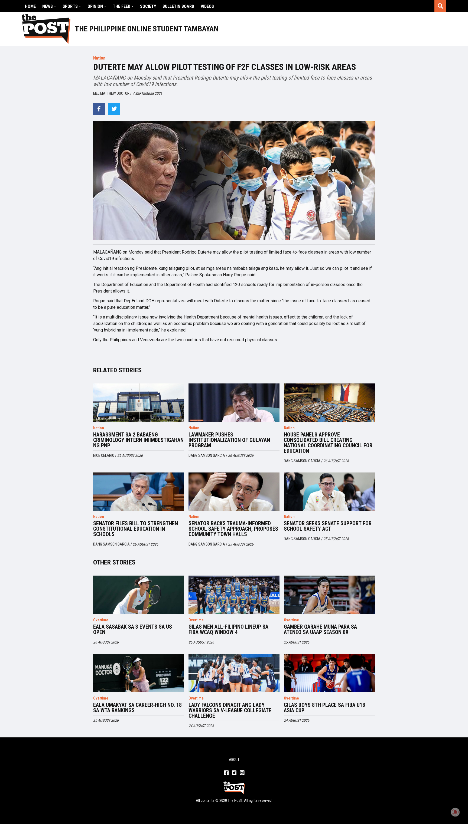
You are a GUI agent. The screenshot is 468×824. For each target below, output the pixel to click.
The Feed (121, 6)
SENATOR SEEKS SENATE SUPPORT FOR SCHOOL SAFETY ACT (328, 526)
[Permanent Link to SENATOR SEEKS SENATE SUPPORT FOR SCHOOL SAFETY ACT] (329, 491)
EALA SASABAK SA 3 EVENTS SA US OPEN (132, 629)
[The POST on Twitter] (234, 773)
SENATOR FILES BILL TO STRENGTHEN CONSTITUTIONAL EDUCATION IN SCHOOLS (135, 529)
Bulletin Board (178, 6)
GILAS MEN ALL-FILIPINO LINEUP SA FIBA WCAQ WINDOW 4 (228, 629)
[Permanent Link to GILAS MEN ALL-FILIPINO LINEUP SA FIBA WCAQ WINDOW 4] (234, 595)
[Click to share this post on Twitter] (114, 109)
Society (148, 6)
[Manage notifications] (455, 812)
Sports (70, 6)
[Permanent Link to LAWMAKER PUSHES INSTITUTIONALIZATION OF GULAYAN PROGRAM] (234, 402)
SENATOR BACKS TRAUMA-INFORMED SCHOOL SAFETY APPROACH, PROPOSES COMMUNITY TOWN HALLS (233, 529)
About (234, 759)
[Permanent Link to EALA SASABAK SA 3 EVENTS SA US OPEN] (138, 595)
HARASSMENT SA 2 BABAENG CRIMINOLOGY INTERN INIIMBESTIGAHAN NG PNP (138, 440)
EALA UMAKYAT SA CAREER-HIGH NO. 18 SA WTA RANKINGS (137, 707)
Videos (207, 6)
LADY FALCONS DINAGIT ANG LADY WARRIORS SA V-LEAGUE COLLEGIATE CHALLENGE (229, 710)
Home (30, 6)
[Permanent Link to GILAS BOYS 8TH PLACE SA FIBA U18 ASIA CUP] (329, 673)
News (47, 6)
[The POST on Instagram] (242, 773)
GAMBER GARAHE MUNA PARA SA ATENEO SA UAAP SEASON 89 (320, 629)
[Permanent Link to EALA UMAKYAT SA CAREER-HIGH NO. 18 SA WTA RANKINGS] (138, 673)
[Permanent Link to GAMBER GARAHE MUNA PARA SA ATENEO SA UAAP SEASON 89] (329, 595)
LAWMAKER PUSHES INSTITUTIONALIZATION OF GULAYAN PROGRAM (229, 440)
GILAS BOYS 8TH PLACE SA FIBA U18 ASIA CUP (324, 707)
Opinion (95, 6)
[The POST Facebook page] (226, 773)
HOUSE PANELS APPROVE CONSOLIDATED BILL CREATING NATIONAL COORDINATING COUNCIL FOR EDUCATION (328, 443)
